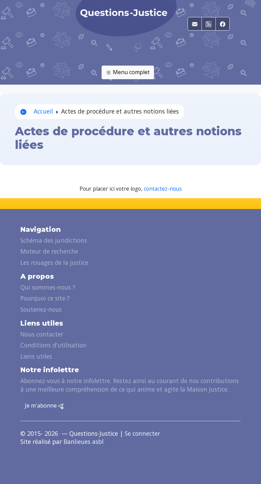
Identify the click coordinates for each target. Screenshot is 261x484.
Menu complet (130, 72)
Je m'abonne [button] (41, 405)
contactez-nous (163, 188)
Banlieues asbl (84, 441)
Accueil (42, 111)
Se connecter (142, 433)
